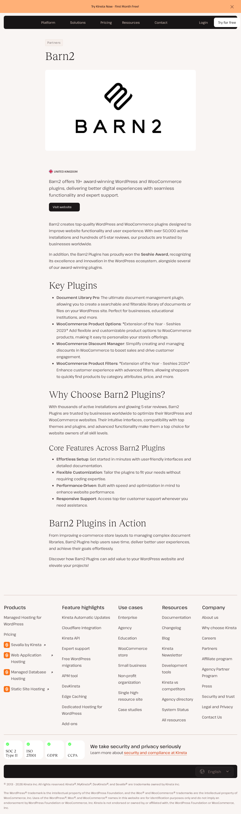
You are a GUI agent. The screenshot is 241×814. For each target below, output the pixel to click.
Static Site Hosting (28, 688)
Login (203, 22)
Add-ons (69, 723)
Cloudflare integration (81, 627)
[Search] (188, 22)
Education (127, 638)
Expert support (76, 648)
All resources (174, 720)
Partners (54, 42)
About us (210, 617)
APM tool (70, 675)
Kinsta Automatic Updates (86, 617)
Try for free (227, 22)
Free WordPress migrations (76, 662)
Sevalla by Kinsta (26, 644)
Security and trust (218, 696)
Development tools (174, 669)
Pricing (10, 634)
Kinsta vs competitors (173, 685)
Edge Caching (74, 696)
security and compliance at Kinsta (155, 752)
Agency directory (177, 699)
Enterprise (127, 617)
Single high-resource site (130, 696)
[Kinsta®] (20, 22)
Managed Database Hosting (28, 675)
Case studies (130, 709)
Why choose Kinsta (219, 627)
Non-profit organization (129, 679)
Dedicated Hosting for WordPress (82, 710)
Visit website (62, 207)
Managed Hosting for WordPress (22, 621)
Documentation (176, 617)
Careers (209, 638)
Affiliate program (217, 658)
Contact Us (212, 717)
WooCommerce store (132, 652)
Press (207, 686)
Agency (125, 627)
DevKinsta (71, 686)
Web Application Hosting (26, 658)
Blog (166, 638)
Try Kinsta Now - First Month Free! (115, 6)
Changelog (171, 627)
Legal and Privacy (217, 706)
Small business (132, 665)
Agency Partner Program (215, 672)
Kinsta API (71, 638)
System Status (175, 709)
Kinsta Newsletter (172, 652)
